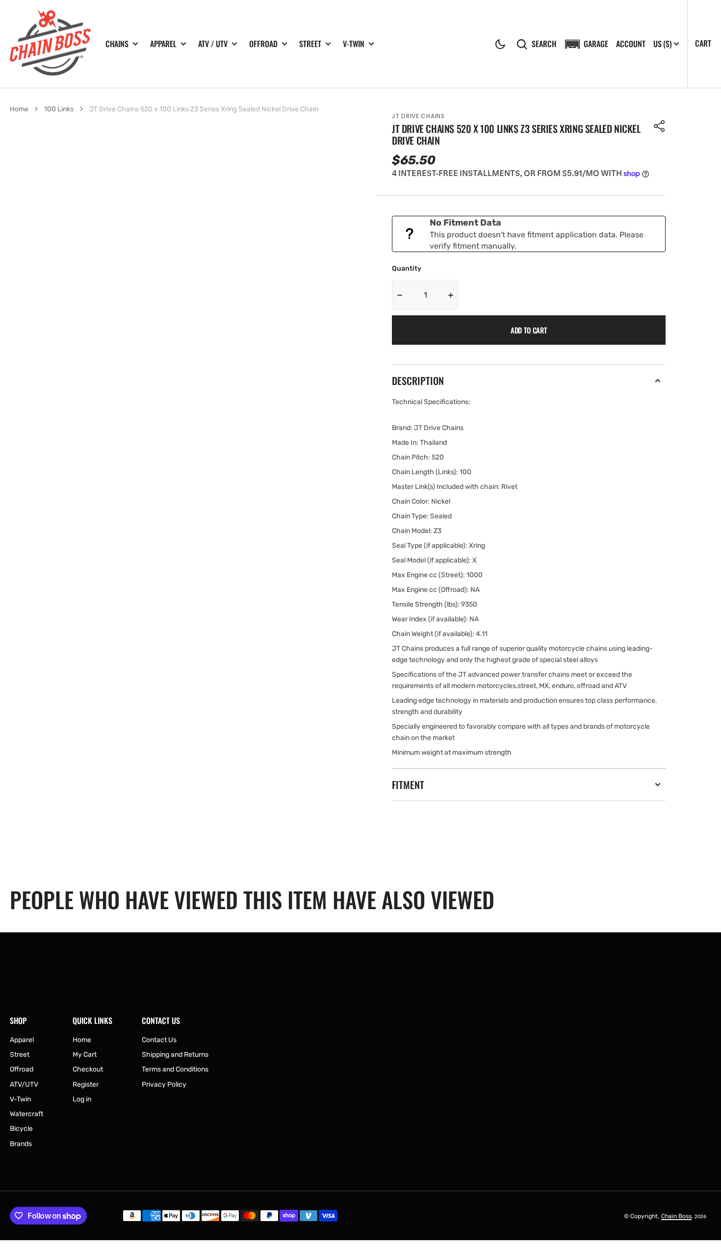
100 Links (59, 109)
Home (19, 109)
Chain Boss (676, 1216)
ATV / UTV (213, 44)
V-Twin (353, 44)
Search (544, 44)
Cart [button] (703, 43)
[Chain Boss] (50, 44)
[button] (500, 44)
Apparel (163, 44)
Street (310, 44)
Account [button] (630, 44)
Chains (117, 44)
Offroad (263, 44)
